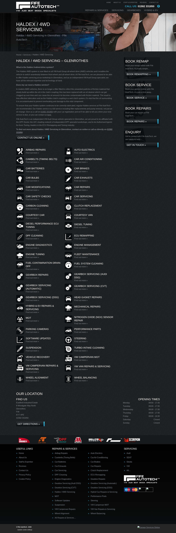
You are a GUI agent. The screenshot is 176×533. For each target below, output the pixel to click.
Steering (94, 501)
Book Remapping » (139, 74)
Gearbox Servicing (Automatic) (104, 483)
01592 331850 (139, 6)
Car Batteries (60, 462)
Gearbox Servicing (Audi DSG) (68, 483)
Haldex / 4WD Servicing (65, 492)
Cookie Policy (25, 479)
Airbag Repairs (61, 453)
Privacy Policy (25, 475)
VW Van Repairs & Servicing (103, 509)
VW (128, 466)
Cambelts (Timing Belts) (65, 458)
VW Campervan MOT (100, 505)
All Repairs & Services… (65, 518)
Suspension (60, 505)
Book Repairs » (137, 121)
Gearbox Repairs (98, 479)
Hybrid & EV (151, 10)
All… (129, 470)
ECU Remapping (98, 475)
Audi (129, 453)
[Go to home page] (37, 6)
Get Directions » (28, 424)
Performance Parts (98, 496)
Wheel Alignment (62, 513)
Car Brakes (95, 462)
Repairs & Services (96, 10)
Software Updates (62, 501)
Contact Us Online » (30, 137)
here (49, 115)
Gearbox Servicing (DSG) (101, 488)
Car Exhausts (60, 466)
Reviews (143, 2)
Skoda (129, 462)
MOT (57, 496)
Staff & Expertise (130, 2)
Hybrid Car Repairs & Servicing (104, 492)
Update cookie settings (24, 530)
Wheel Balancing (98, 513)
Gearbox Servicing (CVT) (65, 488)
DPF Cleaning (61, 475)
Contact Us (153, 2)
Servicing (118, 10)
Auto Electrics (96, 453)
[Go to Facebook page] (158, 6)
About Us (117, 2)
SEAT (129, 458)
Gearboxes (134, 10)
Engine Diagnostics (63, 479)
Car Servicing (60, 470)
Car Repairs (96, 466)
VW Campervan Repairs (65, 509)
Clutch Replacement (99, 470)
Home (108, 2)
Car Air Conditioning (99, 458)
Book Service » (137, 97)
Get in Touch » (136, 145)
